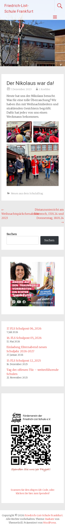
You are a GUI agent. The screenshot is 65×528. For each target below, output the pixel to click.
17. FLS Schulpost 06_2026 (24, 328)
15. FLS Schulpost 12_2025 (24, 360)
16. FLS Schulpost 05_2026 (24, 338)
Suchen (12, 234)
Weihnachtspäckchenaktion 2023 (20, 214)
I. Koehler (44, 89)
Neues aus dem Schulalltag (27, 193)
